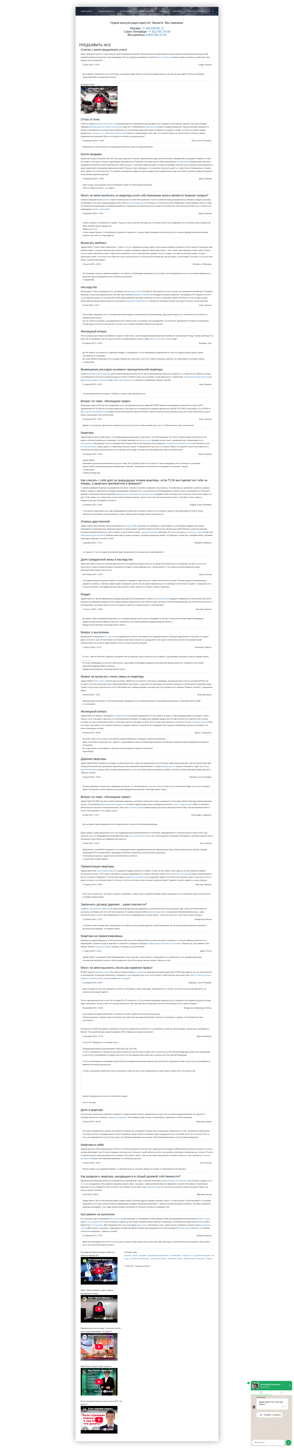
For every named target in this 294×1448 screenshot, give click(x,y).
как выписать (101, 947)
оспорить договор (136, 807)
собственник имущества (95, 412)
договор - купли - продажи (135, 1255)
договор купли (183, 162)
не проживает (175, 1255)
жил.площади (123, 978)
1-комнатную (141, 972)
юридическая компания (158, 1255)
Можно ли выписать (163, 57)
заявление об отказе (179, 874)
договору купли (162, 599)
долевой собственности (105, 124)
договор (205, 766)
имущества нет (168, 766)
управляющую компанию (96, 380)
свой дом (128, 247)
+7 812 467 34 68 (159, 31)
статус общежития (94, 1222)
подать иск (186, 1255)
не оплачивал (175, 943)
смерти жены (135, 291)
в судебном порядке (201, 1255)
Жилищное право (174, 1259)
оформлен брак (101, 972)
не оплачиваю (97, 1225)
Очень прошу (99, 681)
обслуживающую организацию (199, 377)
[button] (87, 11)
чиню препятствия (118, 133)
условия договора (88, 447)
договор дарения (96, 127)
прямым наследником (117, 1117)
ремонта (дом (204, 1219)
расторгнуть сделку (194, 532)
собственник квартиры (139, 1259)
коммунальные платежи (158, 943)
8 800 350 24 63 (156, 35)
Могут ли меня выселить (201, 975)
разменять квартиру (141, 295)
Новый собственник (113, 127)
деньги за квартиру (135, 203)
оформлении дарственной (92, 535)
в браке (209, 1259)
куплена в (106, 200)
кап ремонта (115, 1219)
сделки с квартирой (100, 209)
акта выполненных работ (140, 836)
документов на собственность (128, 494)
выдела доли (149, 127)
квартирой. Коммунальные (137, 301)
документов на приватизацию (137, 877)
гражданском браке (122, 716)
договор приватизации (112, 804)
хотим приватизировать (107, 871)
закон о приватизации (183, 804)
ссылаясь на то (98, 133)
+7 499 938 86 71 (152, 28)
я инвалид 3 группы (199, 722)
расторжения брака (94, 978)
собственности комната (98, 909)
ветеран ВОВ (130, 526)
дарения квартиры (149, 532)
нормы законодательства (124, 380)
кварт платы (142, 1225)
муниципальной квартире (99, 374)
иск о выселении (111, 637)
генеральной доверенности (178, 443)
